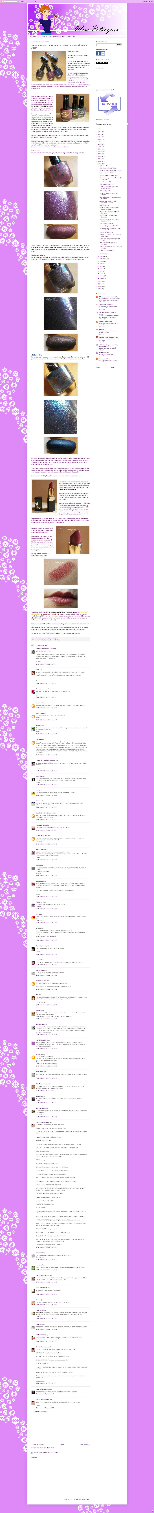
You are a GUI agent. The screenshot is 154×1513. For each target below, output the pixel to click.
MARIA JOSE (40, 849)
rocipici (38, 960)
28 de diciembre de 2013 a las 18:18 (46, 1294)
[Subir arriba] (152, 1511)
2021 (100, 144)
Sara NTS (39, 1096)
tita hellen (39, 1324)
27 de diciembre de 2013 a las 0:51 (46, 1090)
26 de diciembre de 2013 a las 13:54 (46, 909)
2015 (100, 159)
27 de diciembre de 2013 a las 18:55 (46, 1270)
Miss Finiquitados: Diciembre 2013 (109, 175)
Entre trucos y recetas (105, 321)
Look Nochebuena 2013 (106, 184)
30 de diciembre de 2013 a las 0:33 (46, 1341)
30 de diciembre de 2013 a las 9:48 (46, 1383)
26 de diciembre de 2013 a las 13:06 (46, 860)
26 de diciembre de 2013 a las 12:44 (46, 830)
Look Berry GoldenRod (106, 232)
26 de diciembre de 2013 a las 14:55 (46, 940)
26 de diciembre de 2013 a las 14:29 (46, 923)
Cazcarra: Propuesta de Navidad (109, 226)
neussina (39, 1265)
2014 (100, 161)
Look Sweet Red (104, 205)
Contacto (44, 36)
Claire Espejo (40, 970)
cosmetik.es (39, 1071)
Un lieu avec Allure (104, 359)
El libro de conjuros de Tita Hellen (108, 337)
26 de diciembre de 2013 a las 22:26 (46, 1066)
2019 (100, 149)
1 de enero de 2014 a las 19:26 (45, 1394)
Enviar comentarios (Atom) (47, 1448)
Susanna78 (39, 1253)
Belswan (38, 801)
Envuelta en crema (41, 689)
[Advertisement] (60, 1428)
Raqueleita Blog (41, 825)
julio (101, 263)
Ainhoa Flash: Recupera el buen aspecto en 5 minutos (109, 201)
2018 (100, 151)
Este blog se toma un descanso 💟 (107, 348)
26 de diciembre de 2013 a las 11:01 (46, 755)
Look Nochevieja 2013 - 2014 (108, 168)
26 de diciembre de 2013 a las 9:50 (46, 697)
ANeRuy (38, 1010)
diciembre (103, 166)
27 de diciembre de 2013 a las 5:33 (46, 1102)
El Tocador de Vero (41, 835)
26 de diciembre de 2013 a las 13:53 (46, 896)
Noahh (38, 914)
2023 (100, 139)
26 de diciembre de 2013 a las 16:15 (46, 954)
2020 (100, 146)
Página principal (34, 36)
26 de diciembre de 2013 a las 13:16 (46, 875)
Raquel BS (39, 902)
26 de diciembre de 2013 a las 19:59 (46, 1048)
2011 (100, 284)
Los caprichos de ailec (43, 1275)
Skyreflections (40, 1024)
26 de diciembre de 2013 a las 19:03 (46, 989)
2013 (100, 164)
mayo (101, 268)
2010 (100, 286)
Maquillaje (44, 639)
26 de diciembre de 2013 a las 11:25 (46, 795)
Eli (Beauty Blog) (41, 1335)
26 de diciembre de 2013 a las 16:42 (46, 964)
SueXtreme (39, 881)
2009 (100, 289)
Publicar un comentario (40, 1411)
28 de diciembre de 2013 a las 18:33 (46, 1305)
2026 (100, 132)
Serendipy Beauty (41, 946)
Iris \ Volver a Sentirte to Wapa (45, 648)
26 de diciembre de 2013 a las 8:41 (46, 664)
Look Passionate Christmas (107, 173)
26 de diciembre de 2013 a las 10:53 (46, 734)
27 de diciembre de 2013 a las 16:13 (46, 1259)
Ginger (38, 670)
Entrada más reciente (38, 1445)
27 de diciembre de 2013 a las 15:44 (46, 1247)
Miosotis (38, 725)
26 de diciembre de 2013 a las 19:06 (46, 1005)
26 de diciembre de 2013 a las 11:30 (46, 819)
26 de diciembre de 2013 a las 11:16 (46, 771)
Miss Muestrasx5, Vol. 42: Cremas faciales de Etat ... (109, 220)
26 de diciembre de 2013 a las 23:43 (46, 1078)
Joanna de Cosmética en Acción (45, 760)
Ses (37, 790)
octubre (102, 256)
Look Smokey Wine (105, 191)
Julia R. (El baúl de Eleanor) (44, 813)
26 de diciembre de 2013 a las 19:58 (46, 1034)
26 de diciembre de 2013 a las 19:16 (46, 1019)
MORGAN (39, 776)
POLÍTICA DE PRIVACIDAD (57, 36)
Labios (39, 639)
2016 (100, 156)
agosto (102, 261)
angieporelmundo (41, 981)
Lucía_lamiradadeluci (42, 1389)
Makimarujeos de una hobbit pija (108, 297)
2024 (100, 136)
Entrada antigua (85, 1445)
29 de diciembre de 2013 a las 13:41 (46, 1318)
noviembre (103, 254)
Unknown (39, 703)
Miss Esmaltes (51, 639)
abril (101, 271)
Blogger (87, 1499)
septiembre (103, 259)
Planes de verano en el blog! (106, 354)
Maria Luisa (39, 713)
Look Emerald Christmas (107, 223)
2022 (100, 141)
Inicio (62, 1445)
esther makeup (40, 1108)
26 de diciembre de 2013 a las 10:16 (46, 708)
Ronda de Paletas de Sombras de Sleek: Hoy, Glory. (109, 208)
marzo (102, 273)
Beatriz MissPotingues (45, 638)
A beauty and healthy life (106, 304)
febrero (102, 276)
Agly (37, 995)
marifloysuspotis (41, 1040)
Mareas (38, 865)
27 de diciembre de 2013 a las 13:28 (46, 1116)
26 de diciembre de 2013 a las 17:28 (46, 975)
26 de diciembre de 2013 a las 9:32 (46, 683)
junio (101, 266)
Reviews (57, 639)
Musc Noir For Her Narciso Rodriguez (108, 360)
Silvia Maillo (39, 1310)
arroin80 (101, 329)
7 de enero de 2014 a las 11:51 (45, 1408)
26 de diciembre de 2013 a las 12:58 (46, 844)
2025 (100, 134)
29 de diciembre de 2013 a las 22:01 (46, 1329)
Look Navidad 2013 (105, 182)
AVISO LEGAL (72, 36)
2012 (100, 281)
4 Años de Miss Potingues (107, 250)
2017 (100, 154)
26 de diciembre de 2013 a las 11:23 (46, 785)
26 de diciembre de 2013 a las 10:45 (46, 720)
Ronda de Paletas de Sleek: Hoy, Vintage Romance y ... (109, 187)
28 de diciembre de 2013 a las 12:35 (46, 1282)
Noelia (38, 1300)
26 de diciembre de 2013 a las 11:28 (46, 807)
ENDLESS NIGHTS (41, 1287)
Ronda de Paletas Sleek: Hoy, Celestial (111, 170)
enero (101, 278)
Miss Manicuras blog (42, 1084)
